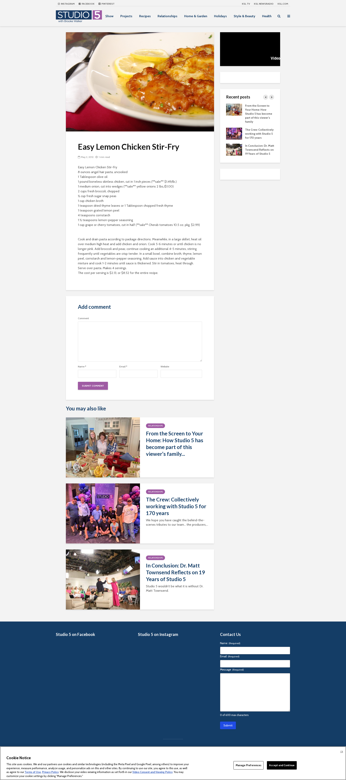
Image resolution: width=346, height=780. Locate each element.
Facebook (88, 3)
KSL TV (246, 3)
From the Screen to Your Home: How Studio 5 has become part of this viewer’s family (258, 113)
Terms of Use (33, 772)
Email (123, 366)
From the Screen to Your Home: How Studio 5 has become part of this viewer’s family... (174, 443)
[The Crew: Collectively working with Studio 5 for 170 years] (103, 513)
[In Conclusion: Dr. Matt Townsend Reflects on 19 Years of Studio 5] (103, 579)
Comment (83, 318)
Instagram (67, 3)
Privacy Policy (50, 772)
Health (267, 16)
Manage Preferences (248, 765)
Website (165, 366)
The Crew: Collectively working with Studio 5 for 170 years (176, 506)
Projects (126, 16)
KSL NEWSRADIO (264, 3)
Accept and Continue (281, 765)
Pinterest (108, 3)
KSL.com (283, 3)
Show (109, 16)
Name (82, 366)
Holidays (220, 16)
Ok (341, 751)
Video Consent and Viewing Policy (152, 772)
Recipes (145, 16)
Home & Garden (195, 16)
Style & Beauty (244, 16)
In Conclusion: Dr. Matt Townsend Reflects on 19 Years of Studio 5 (175, 572)
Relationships (167, 16)
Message (232, 669)
